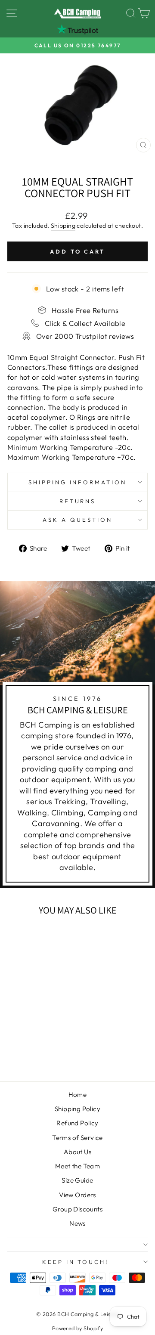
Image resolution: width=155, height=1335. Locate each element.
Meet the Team (77, 1166)
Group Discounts (77, 1209)
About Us (77, 1152)
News (77, 1223)
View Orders (77, 1195)
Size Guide (77, 1180)
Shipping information (77, 482)
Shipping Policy (77, 1109)
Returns (77, 501)
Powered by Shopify (77, 1328)
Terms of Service (77, 1138)
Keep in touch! (75, 1261)
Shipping (63, 225)
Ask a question (77, 519)
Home (77, 1094)
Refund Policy (77, 1123)
